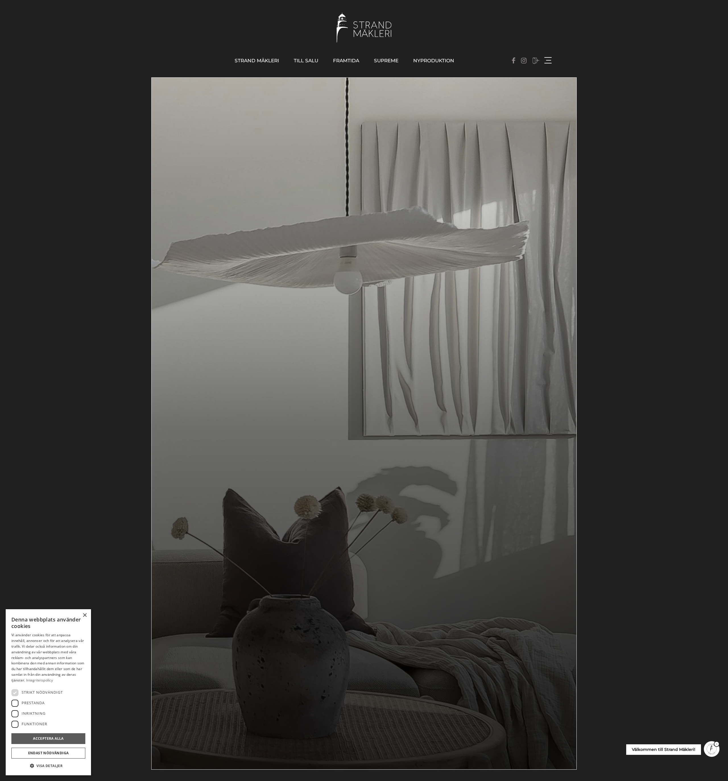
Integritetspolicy (39, 680)
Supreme (386, 60)
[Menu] (547, 60)
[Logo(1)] (364, 27)
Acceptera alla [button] (48, 738)
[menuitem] (257, 60)
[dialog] (48, 692)
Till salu (306, 60)
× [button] (84, 615)
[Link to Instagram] (524, 60)
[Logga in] (535, 60)
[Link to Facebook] (513, 60)
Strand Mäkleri (257, 60)
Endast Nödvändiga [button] (48, 753)
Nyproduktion (433, 60)
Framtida (346, 60)
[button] (48, 766)
